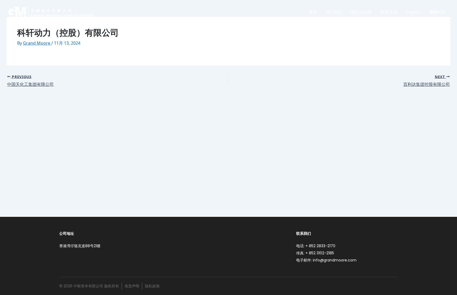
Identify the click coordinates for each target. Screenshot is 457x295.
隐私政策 (152, 286)
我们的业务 (361, 12)
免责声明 (132, 286)
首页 (313, 12)
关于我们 (334, 12)
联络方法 (389, 12)
